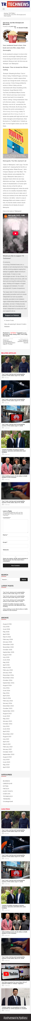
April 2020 (6, 767)
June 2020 (6, 762)
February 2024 (8, 701)
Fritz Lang (24, 334)
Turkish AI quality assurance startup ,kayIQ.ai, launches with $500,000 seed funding (14, 451)
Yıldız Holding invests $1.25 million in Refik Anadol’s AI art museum (14, 476)
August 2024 (7, 685)
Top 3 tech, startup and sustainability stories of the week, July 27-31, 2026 (13, 502)
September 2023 (8, 711)
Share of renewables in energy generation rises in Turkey (9, 341)
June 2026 (6, 629)
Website (7, 326)
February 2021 (7, 747)
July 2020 (6, 759)
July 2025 (6, 657)
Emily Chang (13, 334)
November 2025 (8, 647)
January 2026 (7, 642)
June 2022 (6, 729)
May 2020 (6, 764)
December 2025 (8, 644)
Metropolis (6, 335)
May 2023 (6, 718)
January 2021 (7, 749)
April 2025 (6, 665)
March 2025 (7, 667)
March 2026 (7, 637)
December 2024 (8, 675)
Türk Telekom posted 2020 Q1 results (23, 341)
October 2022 (7, 724)
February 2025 (8, 670)
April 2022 (6, 731)
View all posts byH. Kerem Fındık (15, 324)
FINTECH (6, 788)
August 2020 (7, 757)
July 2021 (6, 739)
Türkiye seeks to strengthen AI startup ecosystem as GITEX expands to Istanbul (14, 1008)
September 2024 (8, 683)
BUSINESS (6, 781)
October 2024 (7, 680)
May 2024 (6, 693)
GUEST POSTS (8, 791)
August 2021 (7, 736)
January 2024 (7, 703)
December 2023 (8, 706)
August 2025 (7, 655)
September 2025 (8, 652)
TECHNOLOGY (8, 796)
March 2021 (6, 744)
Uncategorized (8, 801)
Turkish (13, 121)
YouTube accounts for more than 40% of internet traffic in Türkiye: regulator (14, 983)
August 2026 (7, 624)
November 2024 (8, 678)
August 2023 (7, 713)
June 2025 (6, 660)
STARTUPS (6, 794)
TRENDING (6, 799)
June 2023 (6, 716)
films (18, 334)
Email (5, 542)
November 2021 (8, 734)
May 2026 (6, 632)
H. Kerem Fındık (22, 28)
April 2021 (6, 741)
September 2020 (8, 754)
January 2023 (7, 721)
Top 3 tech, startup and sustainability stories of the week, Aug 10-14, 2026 (13, 400)
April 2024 (6, 695)
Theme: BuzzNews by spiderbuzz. (15, 1018)
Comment (7, 518)
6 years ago (12, 26)
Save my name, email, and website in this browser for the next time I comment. (15, 560)
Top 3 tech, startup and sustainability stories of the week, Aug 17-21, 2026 (13, 375)
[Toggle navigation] (3, 9)
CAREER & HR (7, 783)
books (24, 333)
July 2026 (6, 626)
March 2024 (7, 698)
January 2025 (7, 672)
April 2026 (6, 634)
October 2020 (7, 752)
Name (5, 535)
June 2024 (6, 690)
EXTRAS (13, 333)
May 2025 (6, 662)
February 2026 (8, 639)
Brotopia (5, 334)
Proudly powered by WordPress (15, 1017)
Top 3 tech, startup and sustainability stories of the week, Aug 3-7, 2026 (13, 425)
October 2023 (7, 708)
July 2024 (6, 688)
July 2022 (6, 726)
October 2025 (7, 649)
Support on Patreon (12, 315)
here (4, 126)
